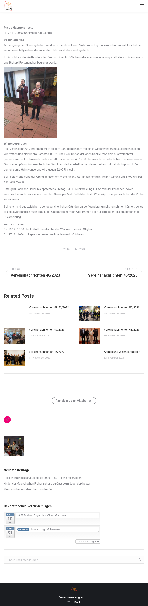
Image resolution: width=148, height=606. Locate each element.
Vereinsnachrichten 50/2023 (122, 307)
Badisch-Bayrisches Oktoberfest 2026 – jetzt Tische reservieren (43, 477)
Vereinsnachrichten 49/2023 (47, 329)
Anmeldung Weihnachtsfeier (122, 352)
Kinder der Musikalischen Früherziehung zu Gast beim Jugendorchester (47, 483)
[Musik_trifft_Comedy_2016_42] (14, 446)
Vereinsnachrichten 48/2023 (122, 329)
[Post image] (14, 313)
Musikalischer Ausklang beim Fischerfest (28, 489)
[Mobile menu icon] (141, 5)
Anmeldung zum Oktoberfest (74, 400)
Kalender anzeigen (87, 541)
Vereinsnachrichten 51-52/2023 (49, 307)
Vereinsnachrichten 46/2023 (47, 352)
